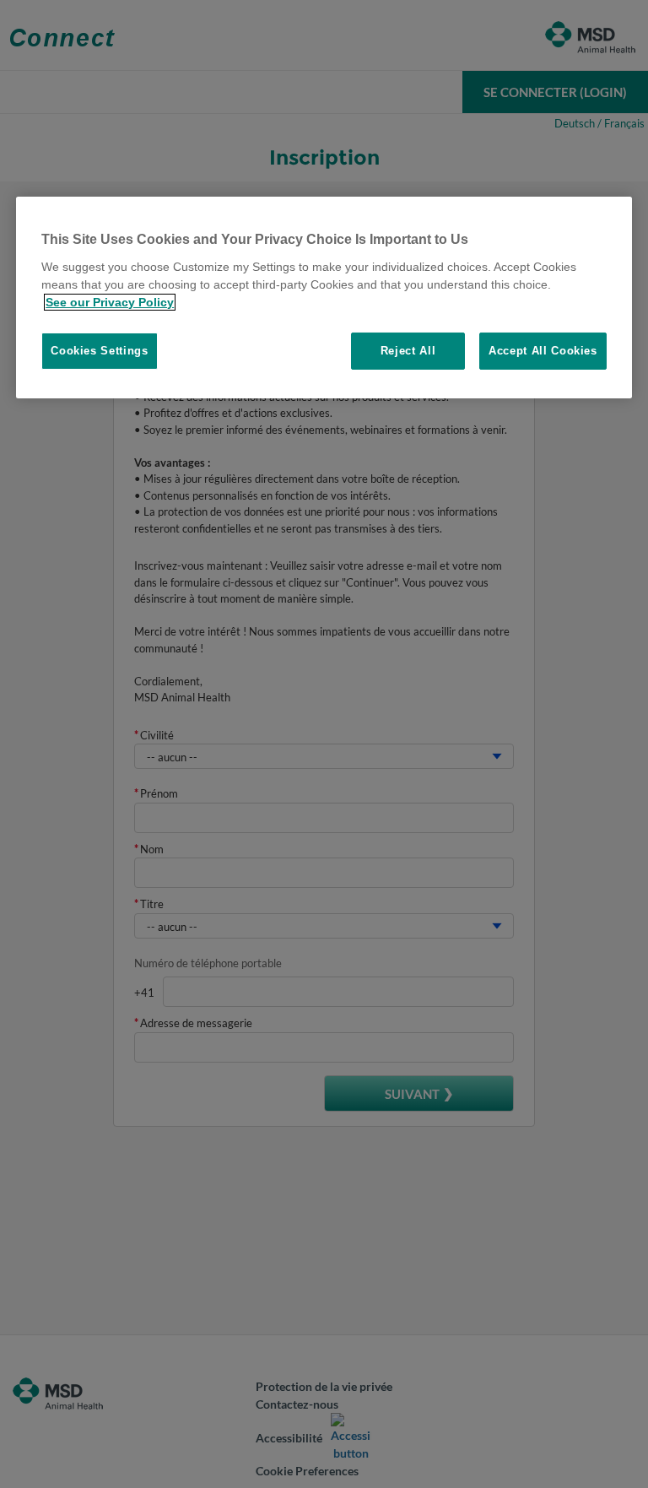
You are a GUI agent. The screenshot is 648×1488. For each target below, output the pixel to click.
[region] (324, 297)
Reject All (408, 350)
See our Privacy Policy (110, 302)
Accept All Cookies (543, 350)
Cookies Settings (99, 350)
